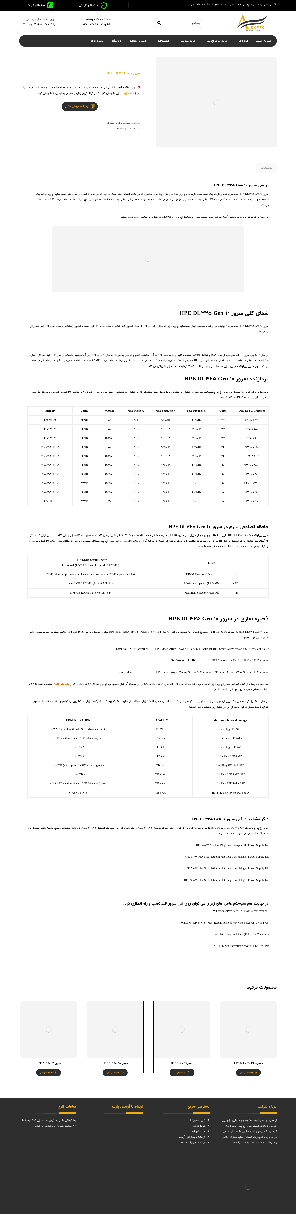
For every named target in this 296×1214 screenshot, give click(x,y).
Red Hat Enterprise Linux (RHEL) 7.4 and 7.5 (241, 934)
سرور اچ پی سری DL (116, 123)
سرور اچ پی (86, 200)
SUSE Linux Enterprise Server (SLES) (237, 946)
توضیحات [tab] (266, 168)
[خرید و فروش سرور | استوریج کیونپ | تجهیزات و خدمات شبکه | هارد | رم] (252, 23)
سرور (128, 123)
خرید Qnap (199, 1126)
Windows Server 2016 (193, 923)
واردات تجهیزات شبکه (192, 1143)
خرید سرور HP (197, 1120)
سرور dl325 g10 (126, 129)
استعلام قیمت (197, 1131)
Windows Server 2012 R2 (227, 911)
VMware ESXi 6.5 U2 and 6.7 (251, 923)
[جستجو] (159, 23)
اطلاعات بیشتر (246, 1072)
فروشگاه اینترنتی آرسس (191, 1137)
